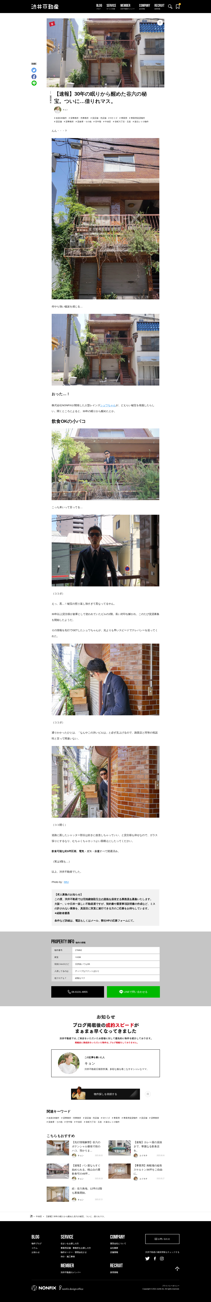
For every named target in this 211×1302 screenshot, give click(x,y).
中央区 (108, 121)
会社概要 (114, 1248)
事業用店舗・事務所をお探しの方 (76, 1248)
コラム (35, 1248)
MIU (66, 882)
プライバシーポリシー (170, 1286)
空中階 (98, 121)
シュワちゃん (108, 405)
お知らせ (36, 1252)
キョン (90, 1063)
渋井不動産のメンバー (71, 1272)
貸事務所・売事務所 (79, 118)
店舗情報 (114, 1252)
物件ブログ (37, 1243)
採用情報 (114, 1272)
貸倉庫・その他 (84, 121)
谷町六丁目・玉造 (123, 121)
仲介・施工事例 (68, 1256)
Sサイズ (113, 118)
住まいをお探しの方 (70, 1243)
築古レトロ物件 (141, 121)
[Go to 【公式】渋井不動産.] (31, 1216)
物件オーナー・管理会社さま (74, 1252)
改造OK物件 (61, 118)
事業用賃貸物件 (138, 118)
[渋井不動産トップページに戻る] (45, 6)
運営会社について (118, 1243)
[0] (177, 6)
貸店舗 (59, 121)
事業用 (124, 118)
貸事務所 (70, 121)
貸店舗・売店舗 (99, 118)
